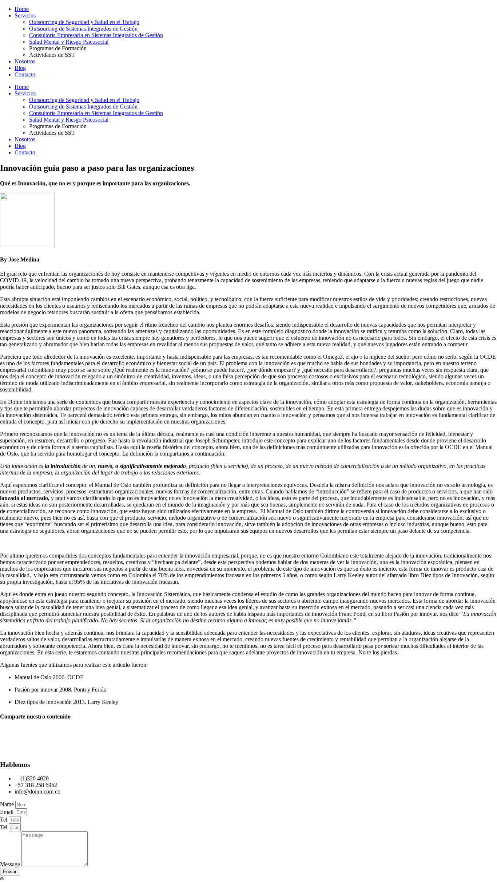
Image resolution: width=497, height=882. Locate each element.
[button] (248, 731)
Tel (4, 819)
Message (10, 864)
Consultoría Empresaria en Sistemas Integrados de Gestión (96, 35)
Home (22, 9)
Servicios (25, 15)
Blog (20, 68)
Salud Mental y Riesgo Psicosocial (68, 42)
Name (7, 804)
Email (7, 812)
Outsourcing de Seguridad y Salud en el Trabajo (84, 22)
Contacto (25, 74)
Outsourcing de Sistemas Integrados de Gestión (83, 28)
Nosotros (25, 61)
